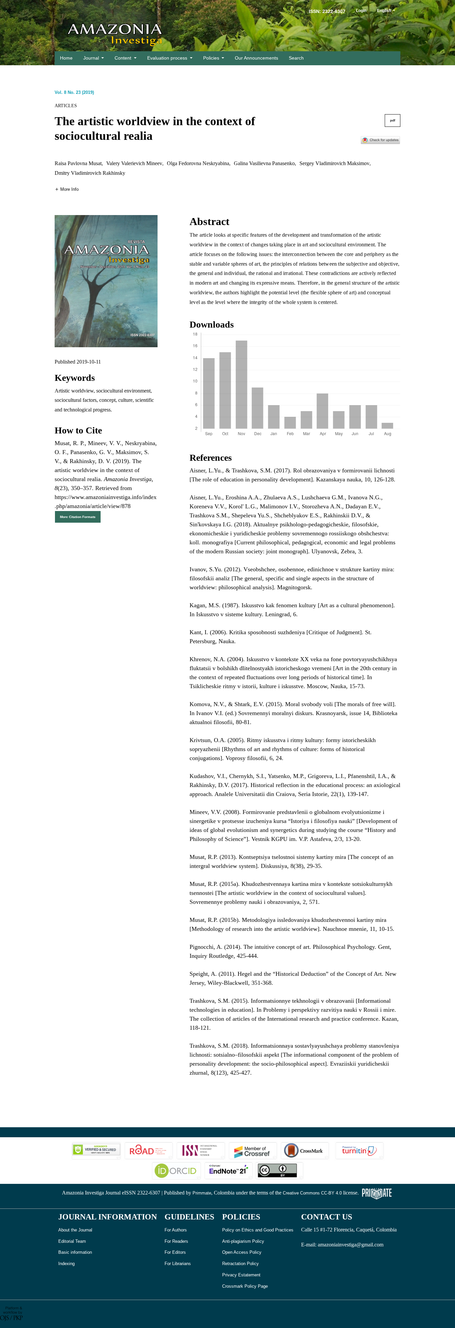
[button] (67, 188)
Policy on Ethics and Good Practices (257, 1229)
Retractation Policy (240, 1263)
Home (66, 58)
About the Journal (75, 1229)
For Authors (176, 1229)
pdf (392, 120)
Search (296, 58)
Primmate (202, 1193)
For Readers (176, 1241)
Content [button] (124, 58)
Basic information (75, 1252)
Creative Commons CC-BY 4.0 (312, 1193)
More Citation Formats (78, 517)
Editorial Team (72, 1241)
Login (361, 10)
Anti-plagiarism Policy (243, 1241)
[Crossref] (253, 1150)
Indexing (66, 1263)
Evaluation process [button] (168, 58)
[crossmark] (380, 139)
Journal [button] (91, 58)
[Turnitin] (359, 1150)
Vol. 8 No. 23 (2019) (74, 92)
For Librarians (178, 1263)
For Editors (175, 1252)
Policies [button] (212, 58)
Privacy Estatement (241, 1274)
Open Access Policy (241, 1252)
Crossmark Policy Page (245, 1286)
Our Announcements (256, 58)
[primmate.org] (376, 1193)
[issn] (200, 1150)
